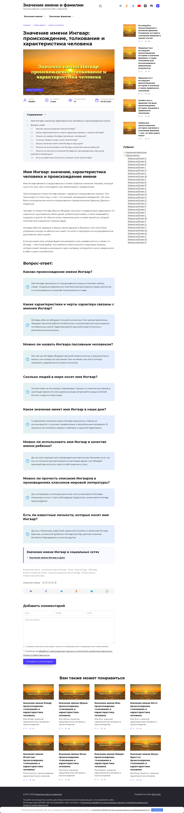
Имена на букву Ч (137, 227)
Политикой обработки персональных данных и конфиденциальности (114, 802)
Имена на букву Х (137, 221)
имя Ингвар (81, 570)
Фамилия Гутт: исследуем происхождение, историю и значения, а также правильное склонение (148, 84)
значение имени (32, 570)
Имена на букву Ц (137, 224)
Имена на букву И (34, 90)
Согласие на (68, 651)
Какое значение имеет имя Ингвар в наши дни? (59, 143)
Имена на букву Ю (137, 239)
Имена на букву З (137, 179)
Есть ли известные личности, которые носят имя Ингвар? (64, 158)
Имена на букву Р (137, 206)
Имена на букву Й (137, 185)
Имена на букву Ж (137, 176)
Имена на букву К (137, 188)
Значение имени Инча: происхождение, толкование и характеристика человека (72, 760)
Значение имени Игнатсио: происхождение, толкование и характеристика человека (33, 762)
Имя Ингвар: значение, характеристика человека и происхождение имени (70, 121)
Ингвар (93, 570)
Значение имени (33, 16)
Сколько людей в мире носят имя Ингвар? (57, 140)
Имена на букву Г (137, 167)
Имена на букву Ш (137, 230)
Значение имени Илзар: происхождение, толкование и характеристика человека (37, 709)
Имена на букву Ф (137, 218)
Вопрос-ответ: (38, 125)
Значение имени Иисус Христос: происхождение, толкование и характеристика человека (144, 762)
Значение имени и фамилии (53, 5)
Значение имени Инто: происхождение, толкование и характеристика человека (144, 709)
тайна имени (89, 573)
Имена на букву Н (137, 197)
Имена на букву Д (137, 170)
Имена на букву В (137, 164)
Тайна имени (133, 155)
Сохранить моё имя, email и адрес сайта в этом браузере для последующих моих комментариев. (67, 646)
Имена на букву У (137, 215)
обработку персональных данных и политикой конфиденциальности (75, 651)
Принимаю (157, 810)
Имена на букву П (137, 203)
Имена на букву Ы (137, 233)
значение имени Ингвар (55, 570)
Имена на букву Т (137, 212)
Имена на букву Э (137, 236)
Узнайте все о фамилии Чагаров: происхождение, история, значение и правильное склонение (148, 106)
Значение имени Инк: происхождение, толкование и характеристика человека (108, 709)
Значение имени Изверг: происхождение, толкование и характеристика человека (109, 760)
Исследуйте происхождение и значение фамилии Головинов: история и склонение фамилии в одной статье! (149, 31)
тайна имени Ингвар (34, 576)
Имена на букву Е (137, 173)
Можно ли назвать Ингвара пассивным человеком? (61, 136)
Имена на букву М (137, 194)
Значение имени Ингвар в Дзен (47, 558)
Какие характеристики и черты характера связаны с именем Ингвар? (70, 132)
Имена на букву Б (137, 161)
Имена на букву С (137, 209)
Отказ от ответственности (36, 655)
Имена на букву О (137, 200)
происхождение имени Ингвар (65, 573)
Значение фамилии (60, 16)
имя (71, 570)
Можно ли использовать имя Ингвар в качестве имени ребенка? (68, 147)
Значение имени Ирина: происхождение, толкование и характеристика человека (73, 709)
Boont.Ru (156, 794)
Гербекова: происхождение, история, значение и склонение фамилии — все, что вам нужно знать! (149, 129)
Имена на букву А (137, 158)
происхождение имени (36, 573)
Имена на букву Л (137, 191)
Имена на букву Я (137, 242)
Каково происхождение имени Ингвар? (55, 129)
